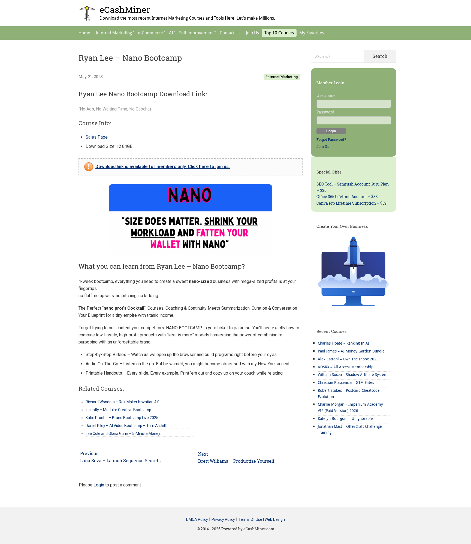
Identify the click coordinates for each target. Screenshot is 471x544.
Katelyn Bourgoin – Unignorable (345, 418)
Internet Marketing (282, 76)
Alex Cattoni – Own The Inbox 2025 (348, 359)
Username (326, 95)
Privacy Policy (223, 519)
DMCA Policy (197, 519)
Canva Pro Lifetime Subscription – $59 (351, 203)
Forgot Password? (331, 139)
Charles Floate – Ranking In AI (343, 343)
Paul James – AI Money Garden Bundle (351, 351)
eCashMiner (124, 9)
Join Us (322, 146)
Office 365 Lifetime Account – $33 (347, 196)
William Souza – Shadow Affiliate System (353, 374)
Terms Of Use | (251, 519)
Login (98, 485)
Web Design (275, 519)
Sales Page (97, 137)
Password (325, 112)
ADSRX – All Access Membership (345, 367)
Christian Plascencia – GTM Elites (346, 382)
